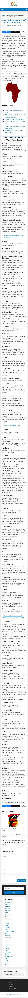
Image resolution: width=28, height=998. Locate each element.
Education (7, 914)
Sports (7, 958)
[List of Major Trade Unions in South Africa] (14, 820)
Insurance (8, 935)
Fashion (7, 921)
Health (7, 927)
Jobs (6, 939)
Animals (7, 902)
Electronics (8, 917)
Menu (2, 9)
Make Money (8, 944)
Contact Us (11, 984)
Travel (7, 962)
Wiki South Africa (10, 994)
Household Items (9, 931)
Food (6, 925)
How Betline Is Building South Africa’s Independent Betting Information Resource (13, 842)
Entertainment (9, 919)
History (7, 929)
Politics (14, 25)
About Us (11, 982)
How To (7, 933)
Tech (6, 960)
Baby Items (8, 904)
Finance (7, 923)
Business (7, 910)
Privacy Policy (12, 988)
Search (13, 892)
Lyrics (6, 942)
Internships (8, 937)
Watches (7, 964)
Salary (6, 954)
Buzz (9, 25)
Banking (7, 906)
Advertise (11, 986)
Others (7, 946)
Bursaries (7, 908)
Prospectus (8, 952)
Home (3, 15)
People (7, 948)
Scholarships (8, 956)
